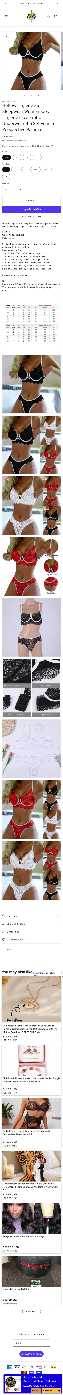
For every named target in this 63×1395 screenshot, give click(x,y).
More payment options (31, 217)
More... (36, 1390)
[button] (6, 16)
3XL (47, 169)
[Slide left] (24, 95)
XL (16, 169)
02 (37, 157)
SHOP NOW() (51, 1390)
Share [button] (8, 949)
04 (17, 157)
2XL (35, 169)
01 (27, 157)
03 (7, 157)
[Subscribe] (46, 1343)
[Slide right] (38, 95)
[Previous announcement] (5, 3)
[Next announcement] (57, 3)
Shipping (5, 141)
